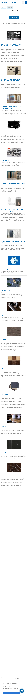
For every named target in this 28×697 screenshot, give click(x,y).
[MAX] (20, 2)
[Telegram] (17, 2)
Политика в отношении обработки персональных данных (10, 689)
